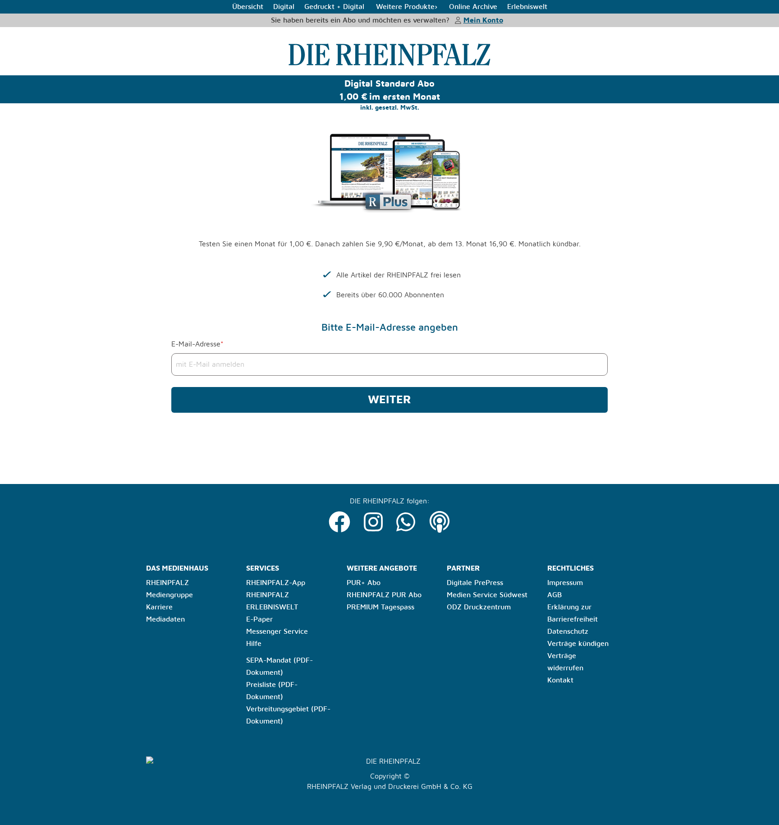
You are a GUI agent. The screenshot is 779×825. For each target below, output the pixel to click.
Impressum (565, 582)
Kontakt (560, 680)
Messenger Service (277, 631)
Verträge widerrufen (565, 662)
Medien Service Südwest (487, 595)
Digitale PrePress (475, 582)
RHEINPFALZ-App (275, 582)
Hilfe (253, 643)
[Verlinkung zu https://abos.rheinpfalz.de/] (389, 55)
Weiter (389, 400)
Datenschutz (567, 631)
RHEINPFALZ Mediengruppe (169, 589)
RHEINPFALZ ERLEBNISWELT (272, 601)
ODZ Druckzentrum (479, 607)
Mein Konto (483, 20)
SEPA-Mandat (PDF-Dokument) (279, 666)
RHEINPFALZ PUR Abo (384, 595)
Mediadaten (165, 619)
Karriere (159, 607)
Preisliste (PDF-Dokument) (272, 691)
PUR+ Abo (363, 582)
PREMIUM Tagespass (380, 607)
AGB (554, 595)
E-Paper (259, 619)
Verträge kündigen (578, 643)
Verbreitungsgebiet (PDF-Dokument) (288, 715)
